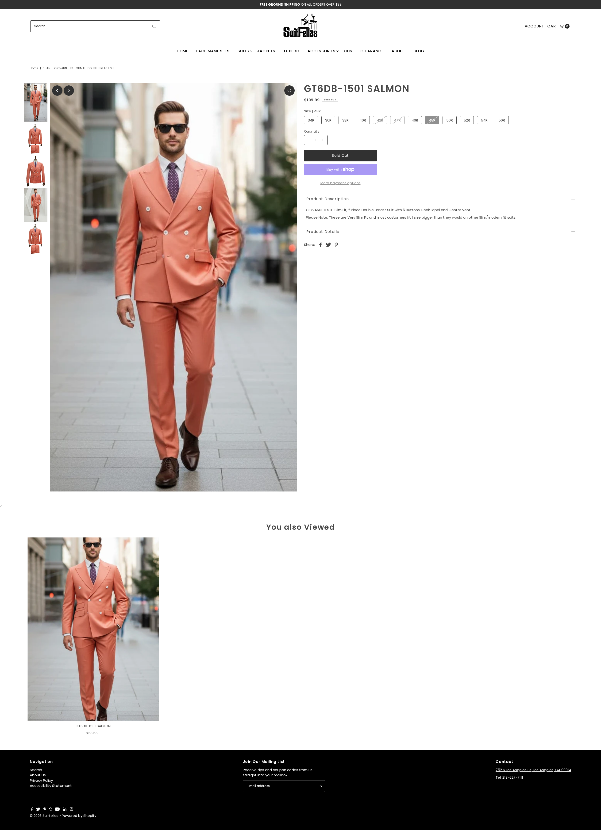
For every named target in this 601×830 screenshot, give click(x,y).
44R (397, 120)
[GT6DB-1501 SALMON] (93, 629)
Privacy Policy (41, 780)
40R (362, 120)
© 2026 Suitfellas (44, 815)
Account (534, 26)
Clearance (372, 51)
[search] (154, 26)
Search (36, 769)
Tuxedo (291, 51)
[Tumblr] (50, 809)
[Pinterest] (44, 809)
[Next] (69, 90)
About (398, 51)
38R (345, 120)
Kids (347, 51)
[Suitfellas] (300, 25)
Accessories (321, 51)
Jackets (266, 51)
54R (484, 120)
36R (328, 120)
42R (380, 120)
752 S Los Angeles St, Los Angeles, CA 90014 (533, 769)
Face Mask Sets (213, 51)
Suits (243, 51)
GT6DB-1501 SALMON (93, 725)
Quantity (311, 131)
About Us (38, 775)
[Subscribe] (319, 786)
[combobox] (95, 26)
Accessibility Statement (51, 785)
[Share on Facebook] (320, 244)
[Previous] (57, 90)
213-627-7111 (512, 777)
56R (501, 120)
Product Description (327, 199)
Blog (418, 51)
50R (449, 120)
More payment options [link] (340, 182)
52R (467, 120)
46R (415, 120)
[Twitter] (38, 809)
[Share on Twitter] (328, 244)
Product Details (322, 231)
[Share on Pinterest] (336, 244)
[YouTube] (57, 809)
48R (432, 120)
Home (182, 51)
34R (311, 120)
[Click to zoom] (289, 90)
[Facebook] (32, 809)
